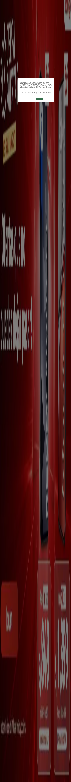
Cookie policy (33, 89)
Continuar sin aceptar (50, 79)
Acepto (40, 98)
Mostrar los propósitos (31, 98)
